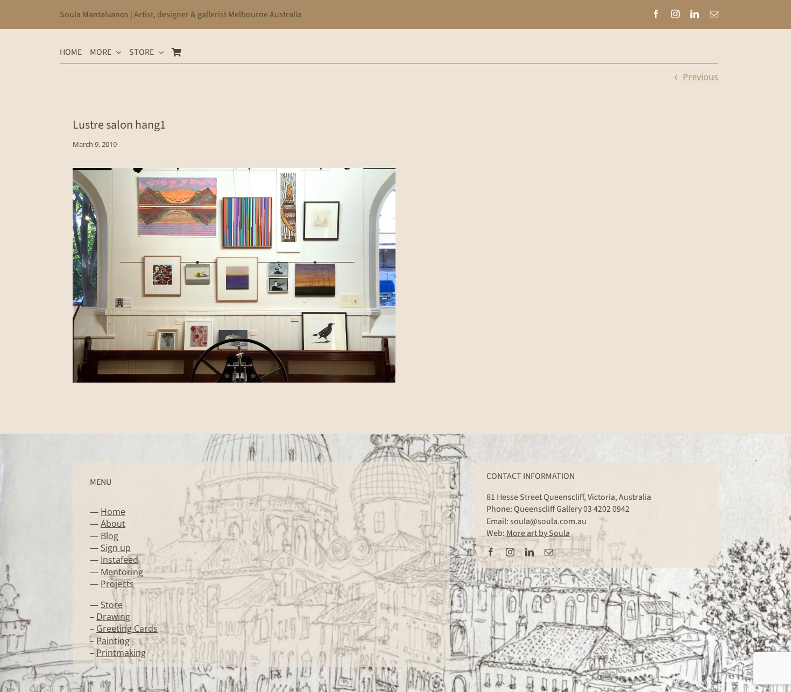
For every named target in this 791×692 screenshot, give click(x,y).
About (113, 523)
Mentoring (122, 572)
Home (113, 512)
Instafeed (119, 560)
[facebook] (656, 14)
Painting (113, 641)
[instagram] (675, 14)
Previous (700, 77)
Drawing (113, 617)
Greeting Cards (127, 628)
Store (112, 605)
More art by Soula (538, 533)
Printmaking (121, 653)
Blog (109, 536)
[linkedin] (694, 14)
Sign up (116, 548)
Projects (117, 584)
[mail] (714, 14)
